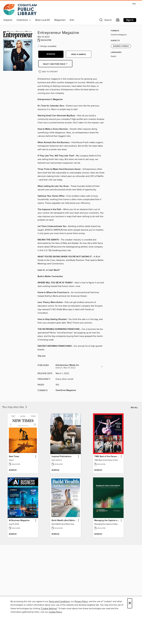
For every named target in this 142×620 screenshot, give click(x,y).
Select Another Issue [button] (54, 64)
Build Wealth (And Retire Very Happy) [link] (64, 520)
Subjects (7, 20)
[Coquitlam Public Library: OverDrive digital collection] (20, 9)
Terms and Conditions (59, 601)
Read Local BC (42, 20)
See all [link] (134, 407)
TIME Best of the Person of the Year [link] (107, 456)
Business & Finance (121, 46)
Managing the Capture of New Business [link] (107, 520)
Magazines (60, 20)
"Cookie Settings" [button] (49, 608)
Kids (72, 20)
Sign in (129, 20)
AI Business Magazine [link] (19, 520)
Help (134, 4)
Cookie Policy (55, 612)
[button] (105, 20)
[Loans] (118, 20)
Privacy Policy (81, 601)
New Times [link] (14, 456)
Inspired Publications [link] (61, 456)
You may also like (13, 407)
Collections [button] (23, 20)
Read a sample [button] (78, 54)
